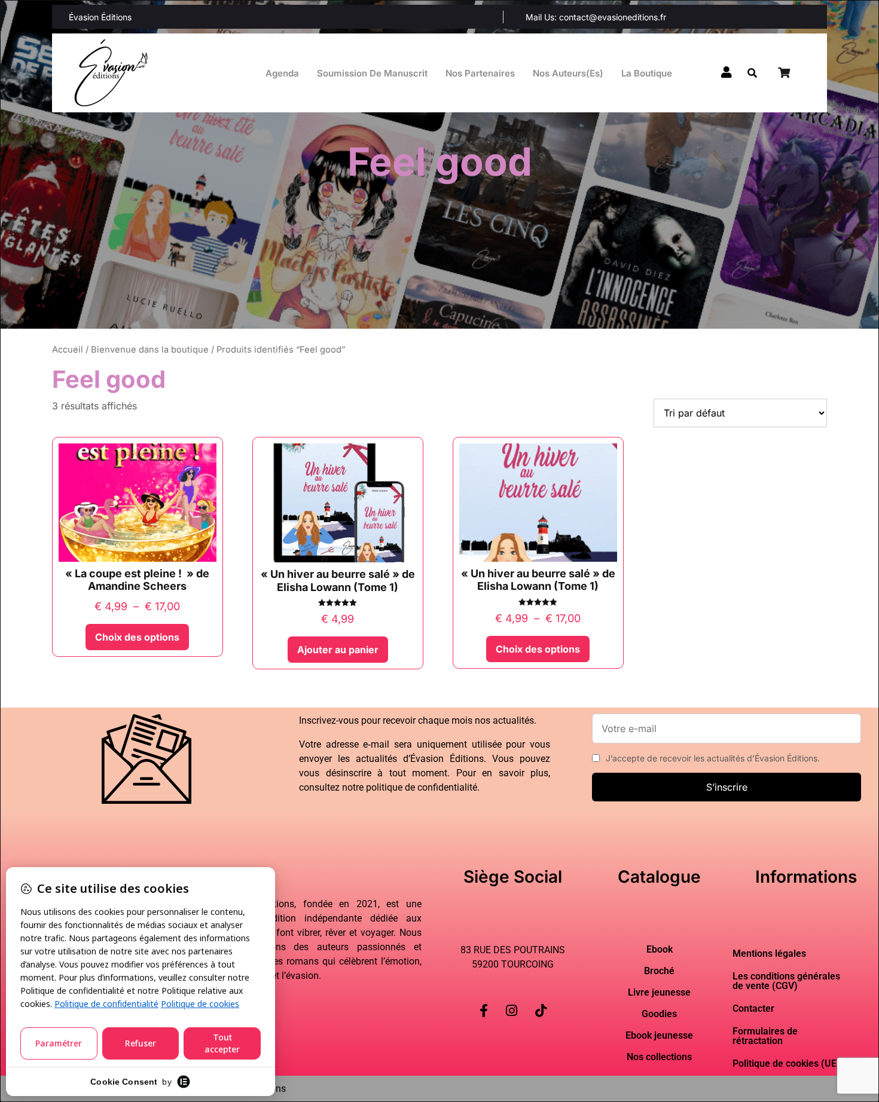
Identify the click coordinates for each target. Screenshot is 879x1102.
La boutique (646, 73)
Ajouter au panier (338, 650)
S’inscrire (726, 787)
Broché (659, 971)
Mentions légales (769, 953)
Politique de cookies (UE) (786, 1063)
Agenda (282, 73)
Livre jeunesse (659, 992)
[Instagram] (511, 1001)
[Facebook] (484, 1001)
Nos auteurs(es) (568, 73)
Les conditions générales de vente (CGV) (786, 981)
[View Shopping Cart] (785, 73)
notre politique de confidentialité (409, 787)
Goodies (659, 1014)
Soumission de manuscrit (372, 73)
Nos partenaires (480, 73)
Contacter (753, 1008)
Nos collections (659, 1057)
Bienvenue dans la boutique (150, 349)
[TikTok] (541, 1001)
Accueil (67, 349)
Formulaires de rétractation (765, 1036)
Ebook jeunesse (659, 1035)
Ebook (659, 949)
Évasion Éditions (100, 17)
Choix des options (137, 637)
